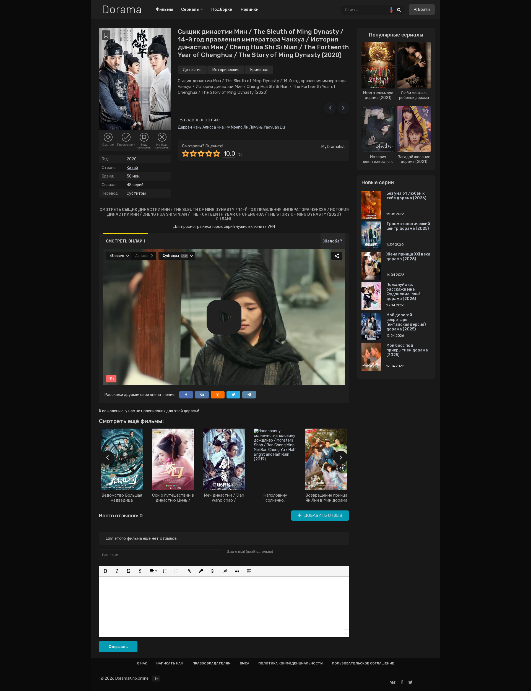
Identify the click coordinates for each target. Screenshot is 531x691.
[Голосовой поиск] (391, 9)
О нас (142, 663)
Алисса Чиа (213, 127)
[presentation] (107, 458)
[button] (330, 108)
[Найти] (398, 9)
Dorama (122, 9)
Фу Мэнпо (234, 127)
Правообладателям (211, 663)
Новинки (250, 9)
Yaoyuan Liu (274, 127)
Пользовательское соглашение (363, 663)
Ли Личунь (253, 127)
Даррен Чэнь (190, 127)
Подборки (221, 9)
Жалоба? (332, 241)
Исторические (226, 69)
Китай (132, 167)
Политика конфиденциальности (290, 663)
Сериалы (190, 9)
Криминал (259, 69)
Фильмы (164, 9)
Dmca (244, 663)
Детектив (192, 69)
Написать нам (169, 663)
